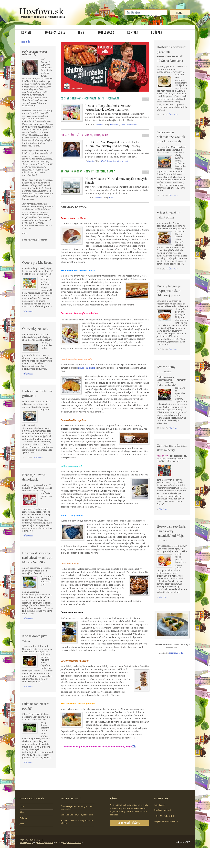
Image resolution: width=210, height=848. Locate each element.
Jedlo (123, 124)
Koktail (26, 32)
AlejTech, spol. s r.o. (72, 842)
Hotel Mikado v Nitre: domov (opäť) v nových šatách (116, 180)
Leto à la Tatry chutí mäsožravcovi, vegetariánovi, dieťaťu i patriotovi (108, 107)
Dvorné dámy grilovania (166, 369)
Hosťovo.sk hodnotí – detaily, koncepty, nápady (88, 171)
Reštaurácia (114, 124)
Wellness (23, 818)
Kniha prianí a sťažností (129, 822)
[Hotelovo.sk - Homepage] (42, 13)
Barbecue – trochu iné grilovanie (37, 393)
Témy (81, 32)
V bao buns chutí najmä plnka (168, 214)
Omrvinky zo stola (35, 328)
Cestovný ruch (131, 124)
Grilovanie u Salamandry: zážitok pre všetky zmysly (171, 136)
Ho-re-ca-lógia (54, 32)
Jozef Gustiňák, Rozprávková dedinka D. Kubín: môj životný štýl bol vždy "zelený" (113, 144)
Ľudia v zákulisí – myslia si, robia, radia (84, 135)
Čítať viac (99, 124)
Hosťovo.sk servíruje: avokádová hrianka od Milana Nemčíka (37, 557)
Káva (22, 812)
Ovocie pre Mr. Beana (37, 262)
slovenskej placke (86, 367)
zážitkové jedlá (176, 652)
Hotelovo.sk (105, 32)
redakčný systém (45, 842)
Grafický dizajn (26, 842)
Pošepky (156, 32)
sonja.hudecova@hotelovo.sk (166, 821)
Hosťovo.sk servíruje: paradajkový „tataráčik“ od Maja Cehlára (171, 533)
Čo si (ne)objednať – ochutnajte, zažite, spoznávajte (90, 98)
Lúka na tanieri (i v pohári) (35, 706)
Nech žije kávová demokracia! (33, 477)
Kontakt (132, 32)
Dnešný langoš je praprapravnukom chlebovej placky (169, 290)
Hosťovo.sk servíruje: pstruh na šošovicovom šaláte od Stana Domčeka (171, 54)
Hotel (103, 161)
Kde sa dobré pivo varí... (34, 638)
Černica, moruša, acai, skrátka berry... (172, 447)
